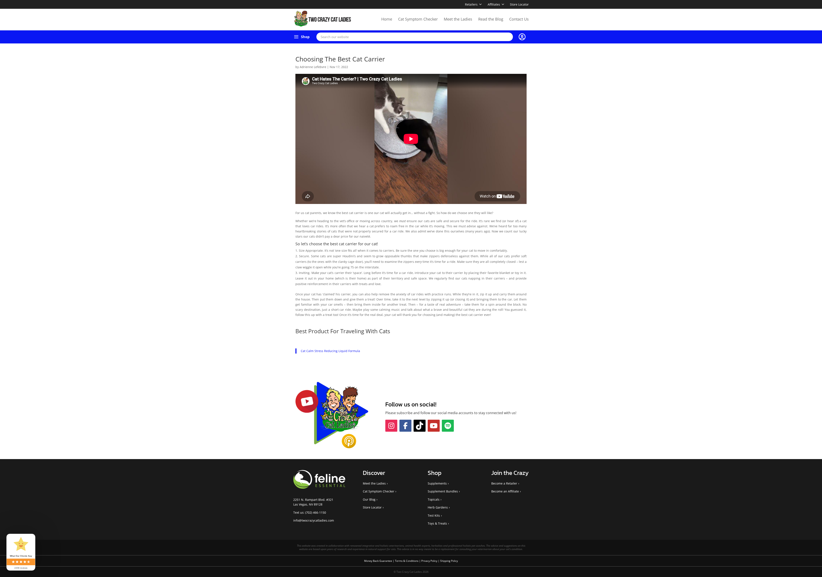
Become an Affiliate (505, 491)
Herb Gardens (438, 507)
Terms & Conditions (407, 561)
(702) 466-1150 (315, 512)
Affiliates (494, 4)
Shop (305, 36)
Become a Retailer (504, 483)
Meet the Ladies (458, 19)
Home (386, 19)
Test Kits (434, 515)
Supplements (437, 483)
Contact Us (519, 19)
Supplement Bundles (443, 491)
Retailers (471, 4)
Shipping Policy (449, 561)
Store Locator (519, 4)
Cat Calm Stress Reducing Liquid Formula (330, 351)
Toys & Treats (437, 523)
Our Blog (369, 499)
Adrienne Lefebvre (313, 67)
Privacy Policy (429, 561)
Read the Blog (490, 19)
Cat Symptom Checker (418, 19)
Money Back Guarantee (378, 561)
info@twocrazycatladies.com (313, 520)
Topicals (433, 499)
